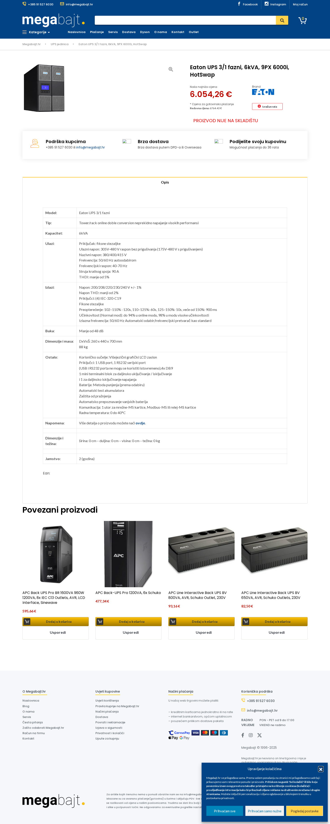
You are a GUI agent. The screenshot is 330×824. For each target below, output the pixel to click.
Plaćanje (97, 32)
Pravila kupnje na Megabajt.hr (117, 706)
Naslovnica (77, 32)
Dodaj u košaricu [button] (59, 621)
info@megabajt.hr (90, 147)
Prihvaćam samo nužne (265, 811)
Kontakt (178, 32)
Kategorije (37, 32)
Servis (113, 32)
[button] (321, 768)
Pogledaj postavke (305, 811)
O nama (160, 32)
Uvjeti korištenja (107, 700)
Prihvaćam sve (224, 811)
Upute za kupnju (107, 738)
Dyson (145, 32)
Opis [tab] (165, 182)
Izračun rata (269, 106)
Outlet (194, 32)
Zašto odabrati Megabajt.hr (43, 728)
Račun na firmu (33, 733)
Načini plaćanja (107, 711)
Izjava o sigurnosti (108, 728)
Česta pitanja (32, 722)
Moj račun (300, 4)
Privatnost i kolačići (109, 733)
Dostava (129, 32)
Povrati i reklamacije (110, 722)
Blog (25, 706)
